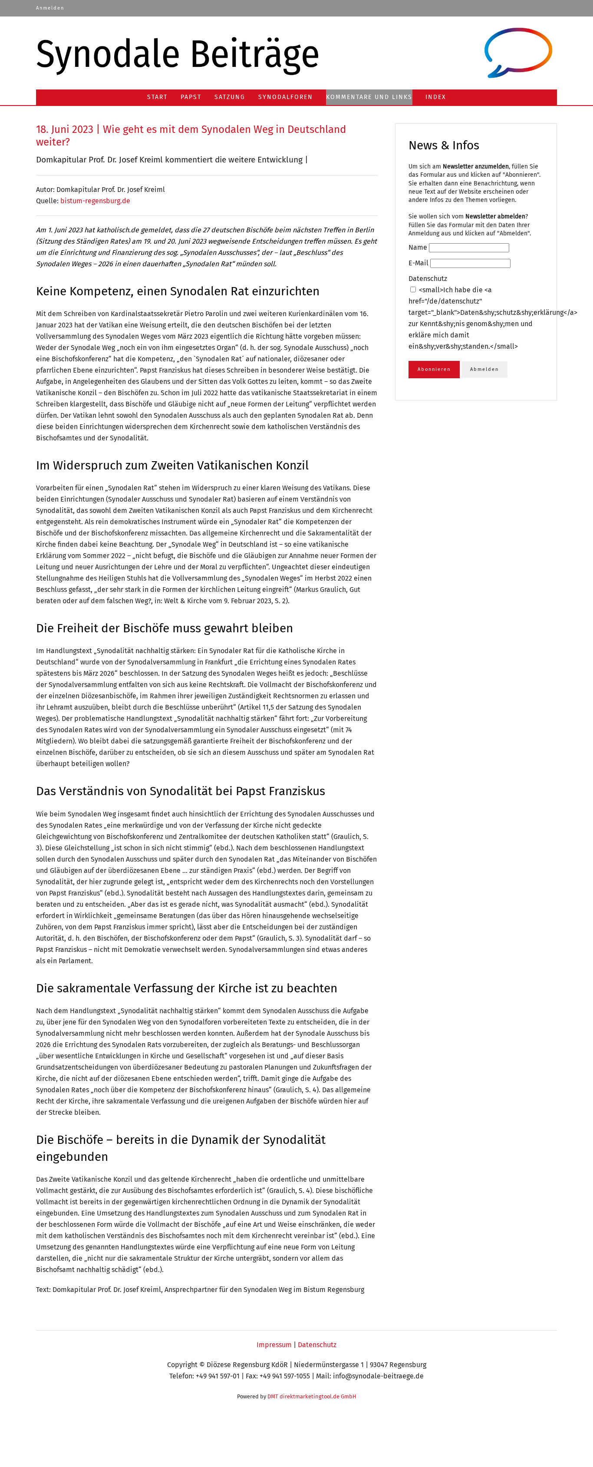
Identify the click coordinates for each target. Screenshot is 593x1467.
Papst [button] (191, 97)
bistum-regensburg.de (95, 201)
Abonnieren (434, 369)
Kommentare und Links (369, 97)
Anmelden (50, 8)
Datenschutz (317, 1345)
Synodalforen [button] (285, 97)
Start (157, 97)
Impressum (274, 1345)
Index (435, 97)
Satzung (229, 97)
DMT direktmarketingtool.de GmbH (311, 1396)
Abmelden (484, 369)
